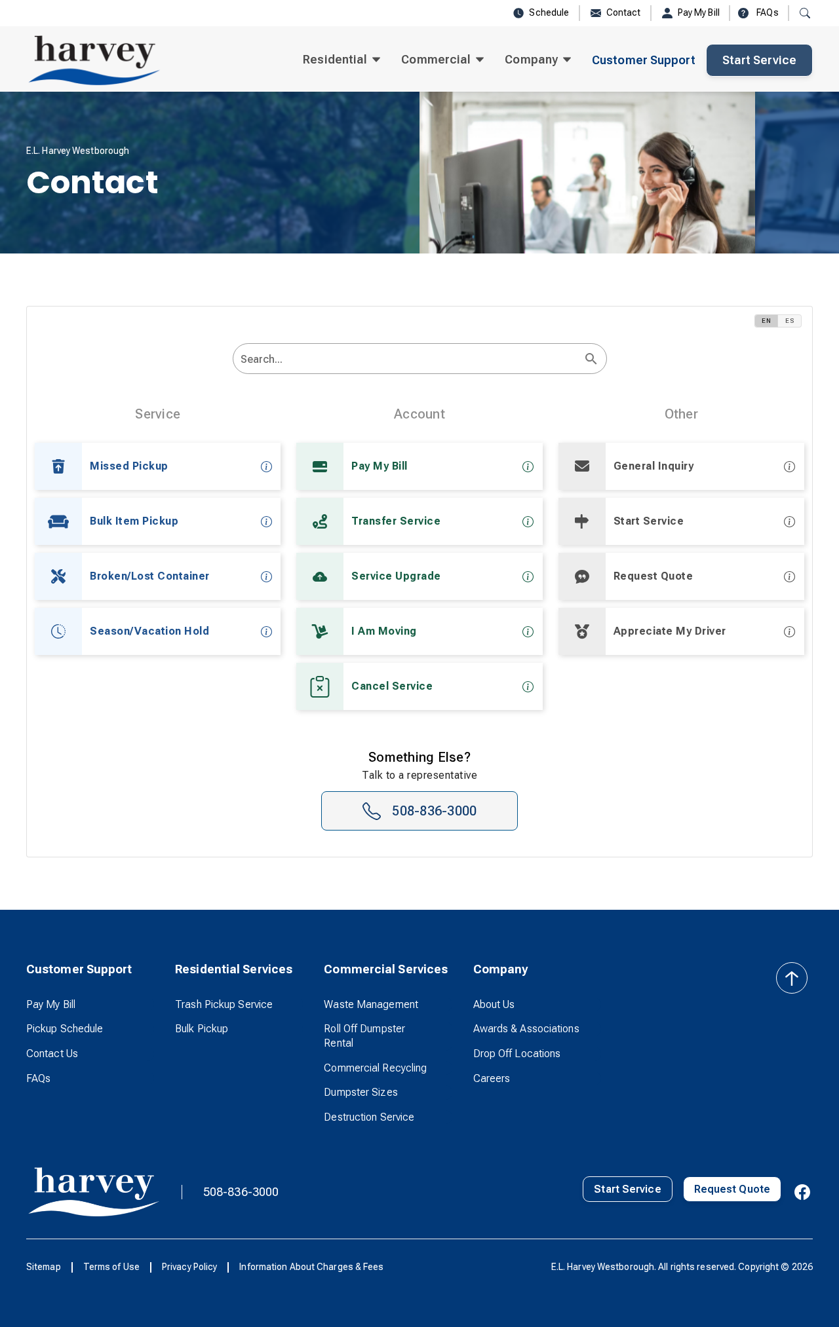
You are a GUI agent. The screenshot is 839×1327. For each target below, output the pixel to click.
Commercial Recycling (375, 1068)
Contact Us (52, 1053)
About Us (494, 1004)
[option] (158, 466)
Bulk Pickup (201, 1028)
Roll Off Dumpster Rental (364, 1035)
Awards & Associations (526, 1028)
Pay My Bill (50, 1004)
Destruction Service (369, 1117)
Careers (492, 1078)
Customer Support (643, 60)
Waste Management (371, 1004)
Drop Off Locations (517, 1053)
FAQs (38, 1078)
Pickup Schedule (65, 1028)
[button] (341, 60)
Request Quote (732, 1189)
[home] (94, 60)
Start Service (759, 60)
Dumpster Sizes (360, 1092)
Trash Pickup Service (224, 1004)
